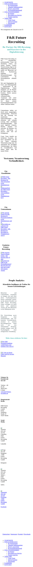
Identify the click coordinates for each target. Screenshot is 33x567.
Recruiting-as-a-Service (15, 15)
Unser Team (11, 20)
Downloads (11, 23)
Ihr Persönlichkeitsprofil (15, 10)
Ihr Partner (11, 13)
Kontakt (20, 534)
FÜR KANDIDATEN (11, 4)
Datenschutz (6, 534)
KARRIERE (8, 25)
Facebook (3, 507)
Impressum (14, 534)
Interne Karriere (12, 21)
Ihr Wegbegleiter (13, 5)
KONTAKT (8, 26)
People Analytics (13, 17)
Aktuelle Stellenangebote (15, 7)
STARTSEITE (8, 2)
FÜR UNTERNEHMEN (11, 12)
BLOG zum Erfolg (13, 8)
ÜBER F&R (8, 18)
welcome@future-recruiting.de (6, 392)
